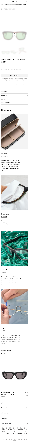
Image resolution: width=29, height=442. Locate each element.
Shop (5, 4)
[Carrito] (27, 1)
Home (2, 4)
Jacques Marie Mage (11, 4)
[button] (14, 75)
